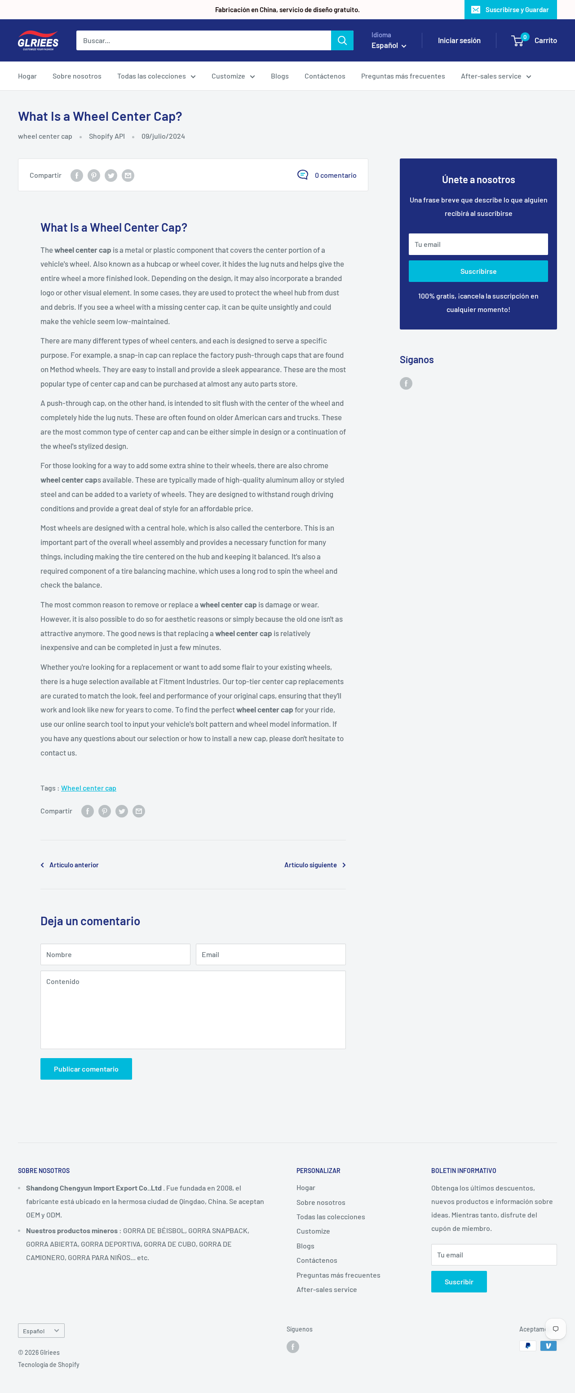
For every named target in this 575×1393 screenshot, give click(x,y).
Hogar (27, 75)
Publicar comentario (86, 1068)
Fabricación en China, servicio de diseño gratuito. (287, 9)
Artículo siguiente (310, 865)
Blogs (280, 75)
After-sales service (491, 75)
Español (33, 1331)
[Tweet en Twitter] (111, 175)
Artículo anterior (74, 865)
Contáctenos (325, 75)
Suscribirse (478, 271)
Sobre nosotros (77, 75)
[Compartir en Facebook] (77, 175)
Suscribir (459, 1281)
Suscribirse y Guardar (517, 9)
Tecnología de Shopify (49, 1364)
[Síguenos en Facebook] (406, 383)
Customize (228, 75)
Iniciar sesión (459, 39)
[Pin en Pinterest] (94, 175)
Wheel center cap (88, 787)
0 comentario (336, 175)
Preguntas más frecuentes (403, 75)
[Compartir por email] (128, 175)
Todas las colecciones (151, 75)
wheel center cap (45, 136)
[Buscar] (342, 40)
